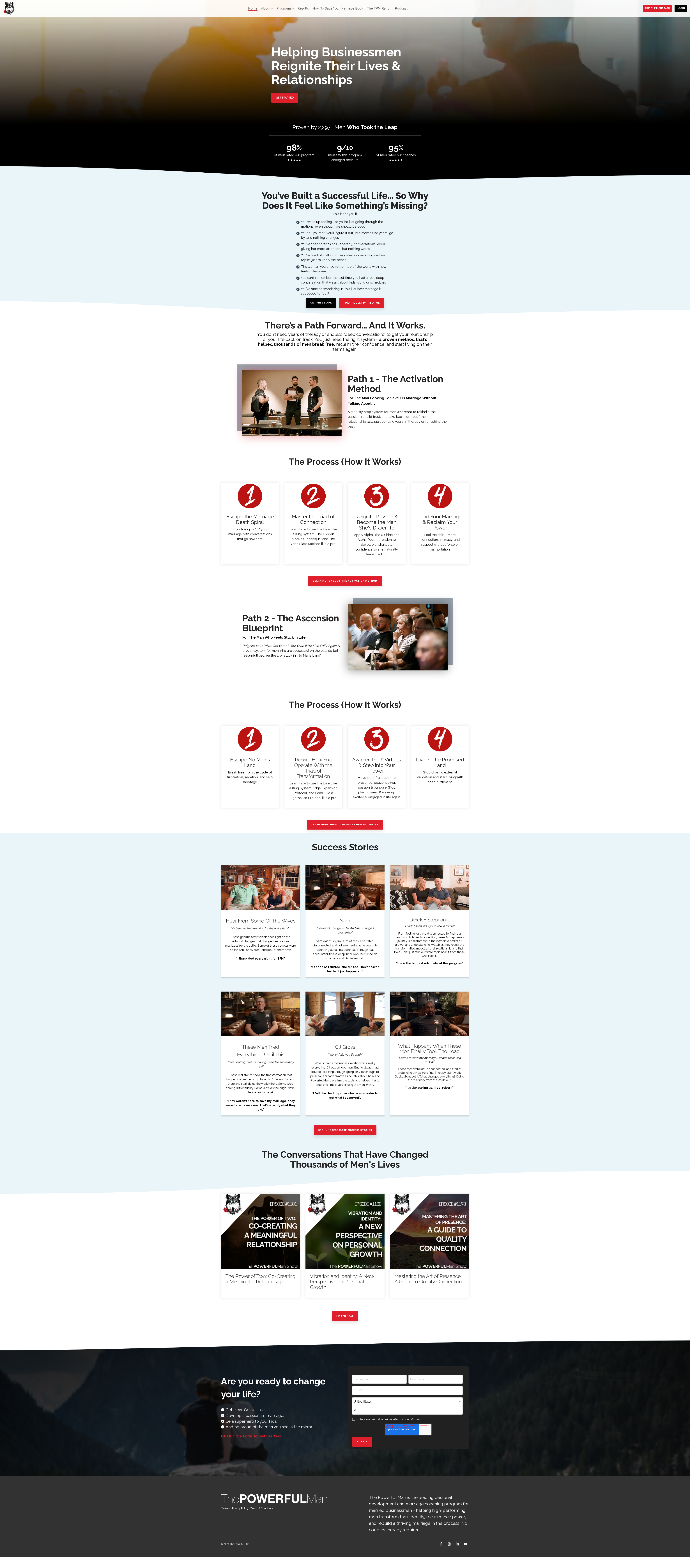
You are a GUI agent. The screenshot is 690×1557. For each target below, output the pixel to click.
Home (252, 8)
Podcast (401, 8)
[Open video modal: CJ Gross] (345, 1014)
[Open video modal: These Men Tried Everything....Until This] (260, 1014)
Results (303, 8)
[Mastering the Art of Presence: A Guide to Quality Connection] (429, 1231)
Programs (284, 8)
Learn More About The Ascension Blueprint (345, 824)
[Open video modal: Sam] (345, 887)
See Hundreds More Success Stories (345, 1130)
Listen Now (345, 1316)
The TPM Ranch (379, 8)
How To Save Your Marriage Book (337, 8)
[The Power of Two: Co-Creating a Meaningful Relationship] (260, 1231)
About (265, 8)
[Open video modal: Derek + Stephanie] (429, 887)
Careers (225, 1508)
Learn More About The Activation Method (345, 580)
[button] (441, 1544)
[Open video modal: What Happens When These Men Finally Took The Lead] (429, 1014)
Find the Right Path (657, 8)
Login (681, 8)
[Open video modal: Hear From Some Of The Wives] (260, 887)
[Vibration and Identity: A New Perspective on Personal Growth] (345, 1231)
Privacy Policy (240, 1508)
